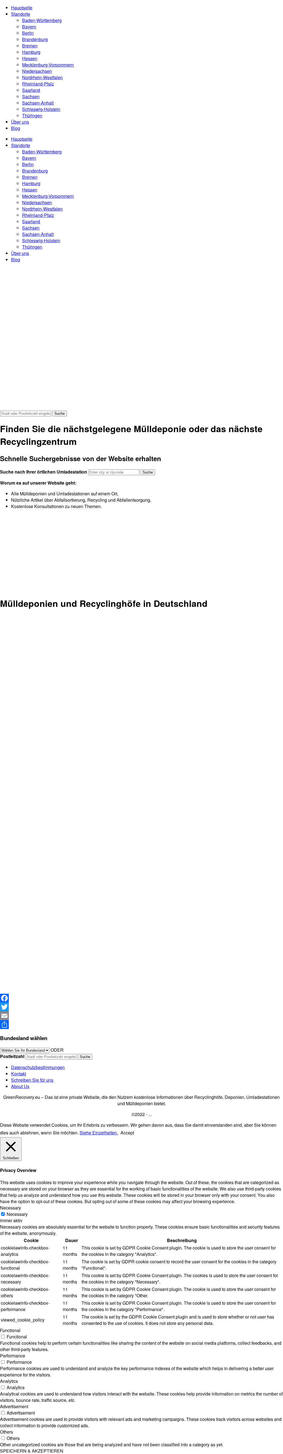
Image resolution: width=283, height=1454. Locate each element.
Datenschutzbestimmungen (38, 1067)
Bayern (29, 26)
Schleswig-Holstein (41, 109)
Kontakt (18, 1073)
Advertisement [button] (14, 1406)
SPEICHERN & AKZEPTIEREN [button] (31, 1451)
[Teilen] (141, 1024)
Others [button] (6, 1432)
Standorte (20, 14)
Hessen (29, 58)
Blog (15, 128)
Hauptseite (21, 7)
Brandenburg (35, 39)
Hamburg (31, 52)
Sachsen (31, 96)
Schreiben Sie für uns (32, 1080)
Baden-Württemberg (42, 20)
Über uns (20, 122)
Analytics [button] (9, 1381)
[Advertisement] (141, 552)
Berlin (28, 33)
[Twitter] (141, 1007)
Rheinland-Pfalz (38, 84)
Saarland (31, 90)
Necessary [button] (10, 1208)
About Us (20, 1086)
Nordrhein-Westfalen (42, 77)
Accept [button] (127, 1132)
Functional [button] (10, 1330)
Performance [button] (12, 1355)
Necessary (17, 1214)
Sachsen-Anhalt (38, 103)
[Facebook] (141, 998)
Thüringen (32, 115)
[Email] (141, 1015)
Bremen (30, 45)
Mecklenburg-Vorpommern (48, 65)
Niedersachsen (37, 71)
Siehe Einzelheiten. (99, 1132)
